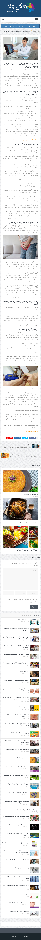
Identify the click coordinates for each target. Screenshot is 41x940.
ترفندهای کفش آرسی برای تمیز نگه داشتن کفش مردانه (17, 860)
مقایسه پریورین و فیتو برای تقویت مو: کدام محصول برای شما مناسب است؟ (15, 843)
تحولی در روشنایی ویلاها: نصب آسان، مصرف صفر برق (16, 775)
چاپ (17, 69)
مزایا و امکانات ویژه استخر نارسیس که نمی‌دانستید (17, 784)
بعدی (13, 453)
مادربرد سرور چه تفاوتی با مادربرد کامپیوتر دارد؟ (17, 749)
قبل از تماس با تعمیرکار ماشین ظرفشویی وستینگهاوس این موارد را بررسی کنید (16, 638)
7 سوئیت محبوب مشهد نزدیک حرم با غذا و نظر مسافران (16, 680)
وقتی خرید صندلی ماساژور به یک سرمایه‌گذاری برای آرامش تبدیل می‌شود (16, 724)
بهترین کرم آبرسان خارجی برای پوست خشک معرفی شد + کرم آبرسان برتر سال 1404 (16, 851)
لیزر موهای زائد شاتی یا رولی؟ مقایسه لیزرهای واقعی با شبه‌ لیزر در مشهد (16, 629)
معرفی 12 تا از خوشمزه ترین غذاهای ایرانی (27, 549)
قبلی (27, 445)
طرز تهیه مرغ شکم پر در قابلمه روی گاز (28, 522)
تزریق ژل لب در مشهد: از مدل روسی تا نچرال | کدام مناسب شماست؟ (17, 715)
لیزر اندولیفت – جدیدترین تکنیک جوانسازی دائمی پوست (16, 902)
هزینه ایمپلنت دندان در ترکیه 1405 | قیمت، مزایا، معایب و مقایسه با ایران (15, 646)
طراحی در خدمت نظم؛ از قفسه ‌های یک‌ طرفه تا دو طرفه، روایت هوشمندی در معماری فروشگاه (16, 698)
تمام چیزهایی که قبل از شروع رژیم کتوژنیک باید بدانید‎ (16, 816)
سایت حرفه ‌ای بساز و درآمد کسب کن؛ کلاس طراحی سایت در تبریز (17, 707)
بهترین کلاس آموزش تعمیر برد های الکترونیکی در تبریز (16, 766)
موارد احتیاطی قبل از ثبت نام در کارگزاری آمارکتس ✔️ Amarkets (17, 448)
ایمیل (12, 69)
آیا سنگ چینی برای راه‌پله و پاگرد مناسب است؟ (18, 868)
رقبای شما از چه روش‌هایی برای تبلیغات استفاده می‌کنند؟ (25, 810)
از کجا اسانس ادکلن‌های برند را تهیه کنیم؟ (19, 825)
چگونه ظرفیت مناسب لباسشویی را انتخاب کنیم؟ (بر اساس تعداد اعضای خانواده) (17, 802)
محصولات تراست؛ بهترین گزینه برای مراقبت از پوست (16, 654)
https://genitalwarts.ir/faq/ (31, 431)
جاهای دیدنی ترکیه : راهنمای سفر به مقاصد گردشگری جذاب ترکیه (16, 834)
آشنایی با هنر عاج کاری (24, 671)
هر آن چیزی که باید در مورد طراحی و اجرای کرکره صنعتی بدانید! (16, 877)
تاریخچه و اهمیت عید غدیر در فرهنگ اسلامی (18, 792)
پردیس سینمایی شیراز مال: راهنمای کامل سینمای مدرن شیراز (16, 886)
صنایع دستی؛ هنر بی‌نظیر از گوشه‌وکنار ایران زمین (24, 455)
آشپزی (24, 69)
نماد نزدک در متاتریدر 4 (23, 894)
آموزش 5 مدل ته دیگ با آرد (31, 494)
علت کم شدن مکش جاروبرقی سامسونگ (19, 911)
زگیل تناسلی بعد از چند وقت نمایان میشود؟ (24, 139)
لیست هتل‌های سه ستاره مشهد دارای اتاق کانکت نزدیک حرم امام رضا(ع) (15, 741)
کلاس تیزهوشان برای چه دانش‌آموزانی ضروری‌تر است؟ (16, 663)
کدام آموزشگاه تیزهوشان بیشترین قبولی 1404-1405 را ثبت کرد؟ (16, 733)
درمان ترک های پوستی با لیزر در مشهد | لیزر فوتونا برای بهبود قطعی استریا (16, 690)
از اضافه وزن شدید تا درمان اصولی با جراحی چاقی (17, 619)
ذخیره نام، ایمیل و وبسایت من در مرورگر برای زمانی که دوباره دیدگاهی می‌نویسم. (21, 600)
